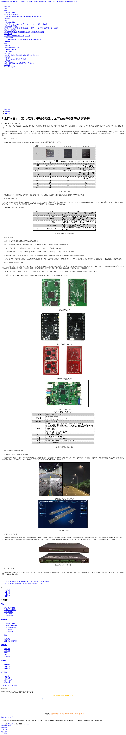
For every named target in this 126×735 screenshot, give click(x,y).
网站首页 (7, 6)
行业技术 (7, 592)
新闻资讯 (7, 111)
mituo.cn (26, 724)
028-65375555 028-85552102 (9, 685)
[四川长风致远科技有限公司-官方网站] (63, 2)
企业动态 (7, 594)
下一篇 (23, 583)
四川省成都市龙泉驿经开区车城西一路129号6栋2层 (67, 714)
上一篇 (26, 581)
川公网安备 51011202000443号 (63, 695)
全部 (5, 10)
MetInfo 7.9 (11, 724)
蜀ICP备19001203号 (7, 717)
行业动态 (7, 113)
